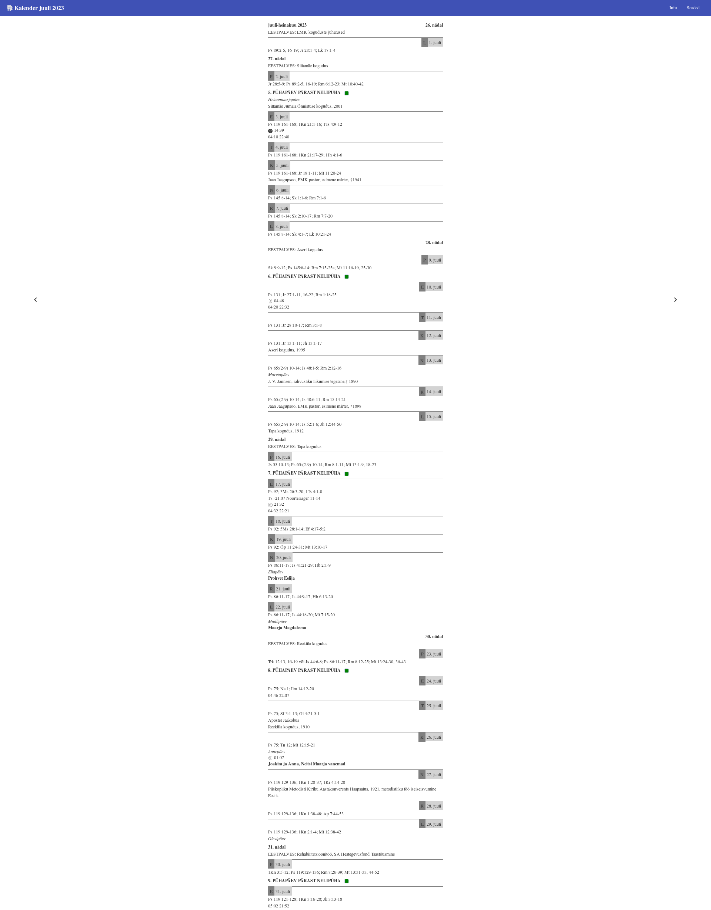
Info (673, 7)
